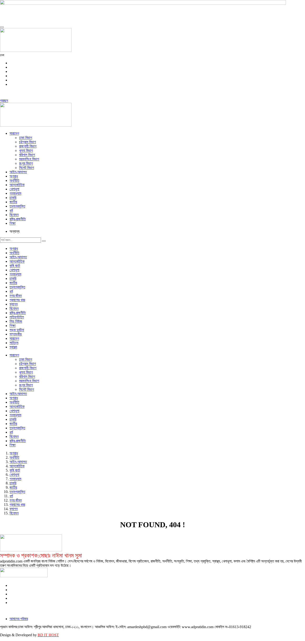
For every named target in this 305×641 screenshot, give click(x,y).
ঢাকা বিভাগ (25, 138)
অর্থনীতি (14, 180)
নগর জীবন (16, 296)
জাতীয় (13, 202)
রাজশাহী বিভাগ (27, 146)
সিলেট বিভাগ (26, 168)
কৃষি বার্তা (15, 266)
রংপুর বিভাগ (26, 163)
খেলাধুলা (14, 189)
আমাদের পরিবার (19, 619)
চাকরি (13, 198)
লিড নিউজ (16, 321)
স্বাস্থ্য (13, 347)
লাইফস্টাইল (17, 317)
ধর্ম (11, 210)
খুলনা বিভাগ (26, 150)
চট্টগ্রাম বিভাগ (27, 142)
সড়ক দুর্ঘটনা (17, 330)
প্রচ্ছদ (4, 101)
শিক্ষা (12, 223)
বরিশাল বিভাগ (27, 155)
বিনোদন (14, 215)
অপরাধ (14, 176)
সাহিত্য (14, 343)
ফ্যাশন (14, 304)
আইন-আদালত (18, 172)
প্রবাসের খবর (17, 300)
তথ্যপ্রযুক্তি (17, 206)
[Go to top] (2, 27)
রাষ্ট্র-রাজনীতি (18, 219)
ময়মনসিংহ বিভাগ (29, 159)
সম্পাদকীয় (16, 334)
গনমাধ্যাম (15, 193)
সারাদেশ (14, 133)
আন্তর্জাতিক (17, 185)
